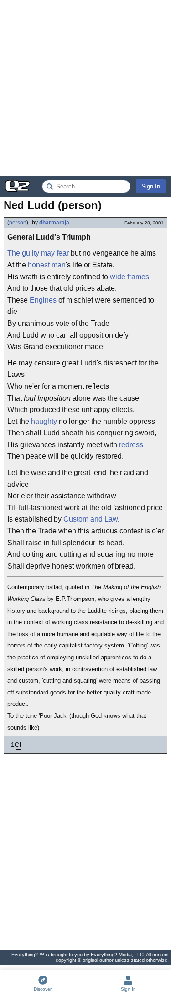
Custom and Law (90, 519)
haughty (44, 421)
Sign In (150, 186)
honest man (47, 265)
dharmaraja (54, 222)
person (17, 222)
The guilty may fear (38, 253)
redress (131, 445)
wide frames (129, 277)
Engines (43, 300)
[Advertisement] (85, 87)
